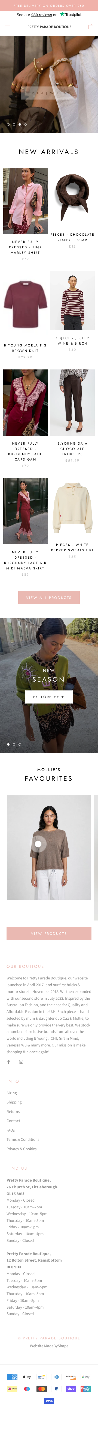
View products (49, 933)
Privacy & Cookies (21, 1149)
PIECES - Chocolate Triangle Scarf (72, 237)
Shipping (14, 1102)
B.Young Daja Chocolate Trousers (72, 449)
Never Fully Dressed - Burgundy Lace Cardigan (25, 451)
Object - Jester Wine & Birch (73, 341)
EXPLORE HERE (49, 696)
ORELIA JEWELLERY (49, 87)
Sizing (12, 1093)
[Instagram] (21, 1061)
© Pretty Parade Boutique (49, 1338)
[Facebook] (9, 1061)
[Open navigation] (7, 27)
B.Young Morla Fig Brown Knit (25, 348)
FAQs (11, 1130)
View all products (49, 597)
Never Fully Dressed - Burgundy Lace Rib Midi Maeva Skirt (25, 560)
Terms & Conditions (23, 1139)
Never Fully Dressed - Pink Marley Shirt (25, 247)
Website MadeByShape (49, 1346)
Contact (13, 1121)
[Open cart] (90, 26)
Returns (13, 1112)
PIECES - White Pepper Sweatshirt (72, 547)
